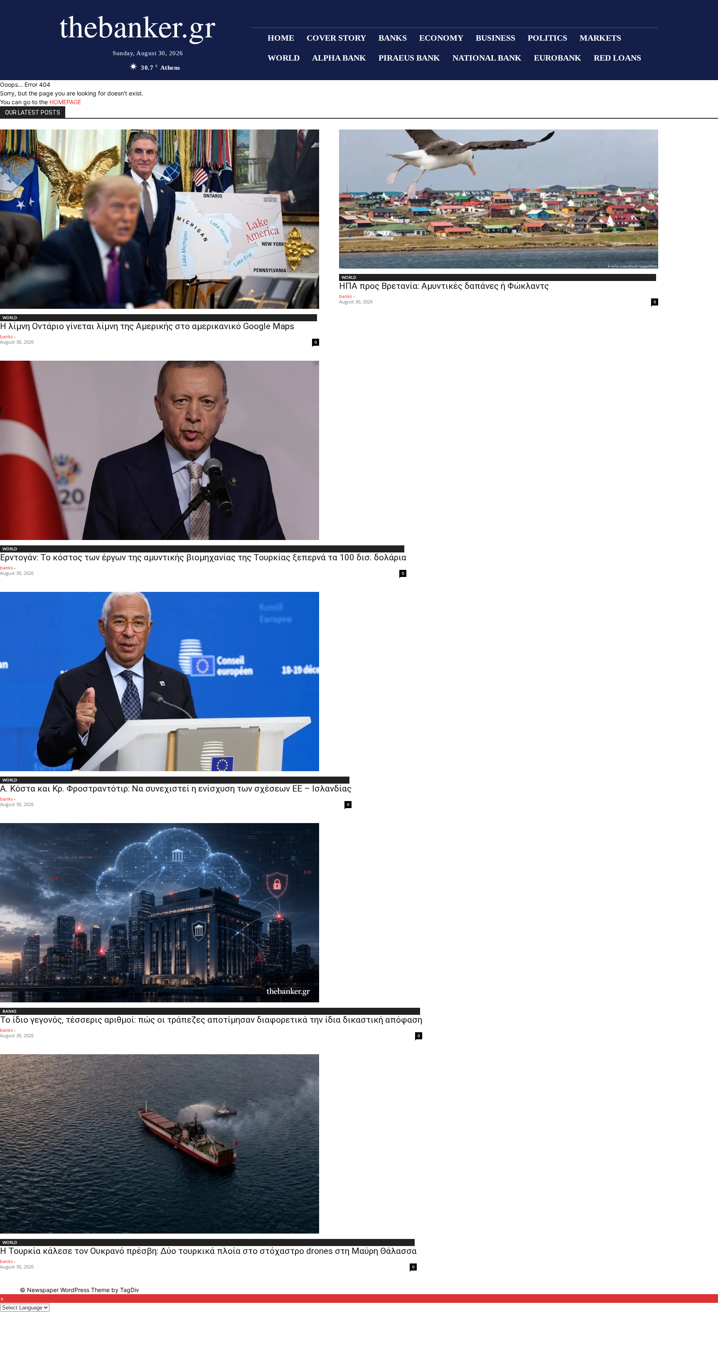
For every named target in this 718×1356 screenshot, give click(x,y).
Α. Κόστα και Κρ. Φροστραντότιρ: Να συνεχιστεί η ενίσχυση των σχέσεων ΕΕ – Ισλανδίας (176, 789)
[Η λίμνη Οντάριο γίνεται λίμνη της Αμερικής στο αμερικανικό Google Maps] (159, 219)
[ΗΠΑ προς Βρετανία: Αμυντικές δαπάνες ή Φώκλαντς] (498, 199)
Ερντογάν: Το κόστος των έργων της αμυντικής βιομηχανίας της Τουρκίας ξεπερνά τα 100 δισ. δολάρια (203, 557)
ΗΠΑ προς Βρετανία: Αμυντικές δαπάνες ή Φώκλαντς (444, 286)
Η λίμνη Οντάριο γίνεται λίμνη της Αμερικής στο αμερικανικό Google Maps (147, 326)
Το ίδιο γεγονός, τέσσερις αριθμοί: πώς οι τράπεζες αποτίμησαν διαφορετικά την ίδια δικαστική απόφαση (211, 1020)
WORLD (9, 317)
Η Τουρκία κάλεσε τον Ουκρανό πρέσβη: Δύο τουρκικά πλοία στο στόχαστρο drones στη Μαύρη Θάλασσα (208, 1251)
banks (6, 336)
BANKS (9, 1011)
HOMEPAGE (65, 101)
